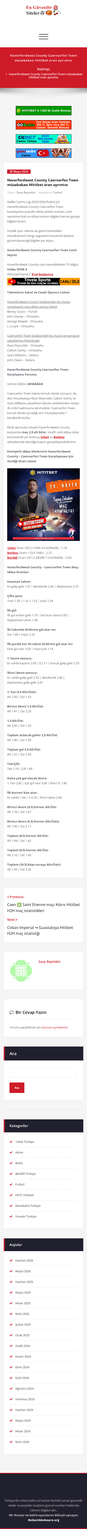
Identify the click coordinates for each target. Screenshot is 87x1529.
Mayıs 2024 (23, 1420)
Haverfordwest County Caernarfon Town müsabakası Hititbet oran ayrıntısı (46, 75)
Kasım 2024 (23, 1356)
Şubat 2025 (23, 1324)
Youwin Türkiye (25, 1216)
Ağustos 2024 (24, 1388)
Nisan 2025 (22, 1303)
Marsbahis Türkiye (28, 1206)
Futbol (57, 192)
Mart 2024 (22, 1442)
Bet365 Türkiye (25, 1174)
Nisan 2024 (22, 1431)
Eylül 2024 (22, 1378)
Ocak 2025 (22, 1335)
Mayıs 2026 (23, 1271)
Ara (13, 1053)
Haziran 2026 (24, 1260)
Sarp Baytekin (26, 192)
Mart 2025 (22, 1314)
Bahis (19, 1163)
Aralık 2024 (22, 1346)
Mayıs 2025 (23, 1292)
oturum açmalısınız (55, 1027)
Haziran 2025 (24, 1282)
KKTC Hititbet (24, 1195)
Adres (19, 1152)
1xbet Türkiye (24, 1142)
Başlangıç (43, 69)
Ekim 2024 (22, 1367)
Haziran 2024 (24, 1410)
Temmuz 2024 (25, 1399)
